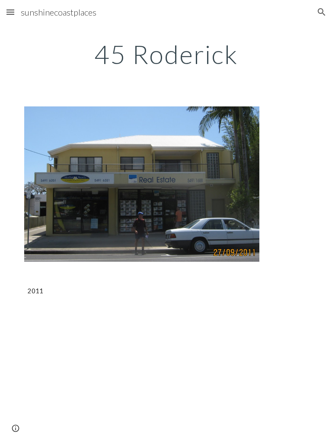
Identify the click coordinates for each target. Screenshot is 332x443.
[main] (165, 54)
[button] (10, 12)
